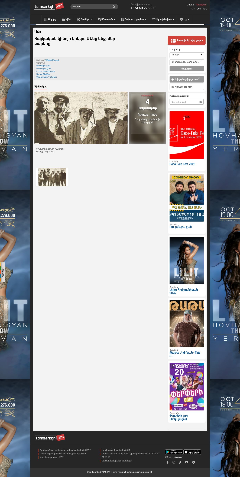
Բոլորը (52, 19)
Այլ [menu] (186, 19)
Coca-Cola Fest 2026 (182, 164)
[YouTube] (186, 462)
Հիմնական (40, 86)
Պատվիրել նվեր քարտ (189, 40)
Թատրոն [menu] (107, 19)
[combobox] (187, 55)
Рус (205, 9)
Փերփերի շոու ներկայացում (179, 417)
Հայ (193, 9)
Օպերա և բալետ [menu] (134, 19)
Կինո (68, 19)
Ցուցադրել (186, 69)
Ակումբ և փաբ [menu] (164, 19)
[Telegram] (193, 462)
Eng (199, 9)
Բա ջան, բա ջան (181, 227)
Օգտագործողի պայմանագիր (117, 460)
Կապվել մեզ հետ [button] (183, 87)
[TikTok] (180, 462)
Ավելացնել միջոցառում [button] (186, 79)
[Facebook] (168, 462)
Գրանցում (201, 4)
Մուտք (190, 4)
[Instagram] (174, 462)
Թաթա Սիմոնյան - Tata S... (185, 354)
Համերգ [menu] (86, 19)
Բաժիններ (175, 49)
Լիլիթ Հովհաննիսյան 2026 (184, 291)
